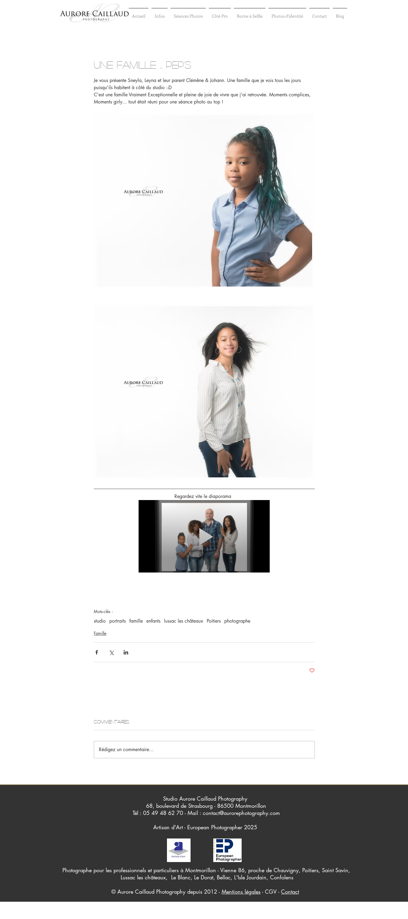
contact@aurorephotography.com (241, 812)
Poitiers (214, 621)
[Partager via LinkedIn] (126, 652)
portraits (117, 621)
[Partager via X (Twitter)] (111, 652)
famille (136, 621)
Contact (290, 891)
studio (100, 621)
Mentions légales (241, 891)
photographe (237, 621)
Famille (100, 633)
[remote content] (204, 537)
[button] (159, 13)
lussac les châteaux (183, 621)
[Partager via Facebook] (96, 652)
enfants (153, 621)
